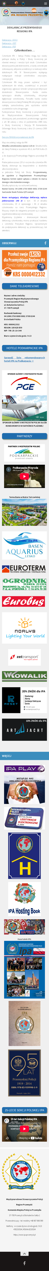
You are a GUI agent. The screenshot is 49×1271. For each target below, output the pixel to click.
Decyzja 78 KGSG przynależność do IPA (18, 137)
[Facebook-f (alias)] (45, 243)
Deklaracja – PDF (9, 46)
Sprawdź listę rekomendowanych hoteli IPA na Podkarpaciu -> (24, 359)
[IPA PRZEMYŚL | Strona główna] (17, 3)
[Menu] (45, 3)
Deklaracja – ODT (9, 43)
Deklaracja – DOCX (9, 40)
